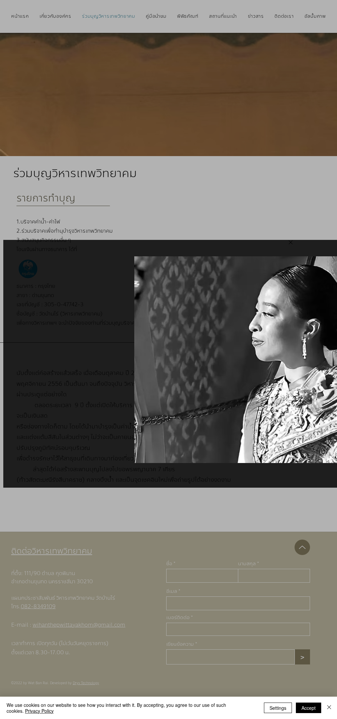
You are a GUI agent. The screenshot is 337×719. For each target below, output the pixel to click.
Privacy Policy (39, 710)
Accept (308, 708)
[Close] (290, 242)
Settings (278, 708)
